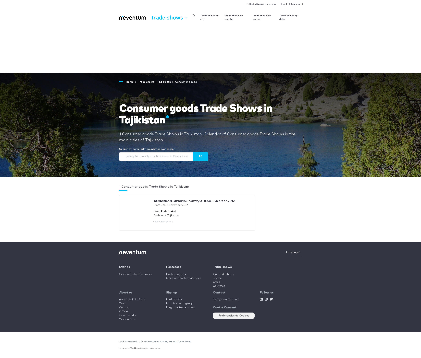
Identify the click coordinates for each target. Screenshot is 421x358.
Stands (124, 267)
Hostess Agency (176, 274)
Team (122, 303)
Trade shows (222, 267)
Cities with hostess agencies (183, 278)
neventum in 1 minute (132, 299)
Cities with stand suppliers (135, 274)
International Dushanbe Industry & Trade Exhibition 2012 (194, 201)
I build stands (174, 299)
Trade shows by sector (261, 17)
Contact (124, 307)
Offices (123, 311)
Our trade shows (223, 274)
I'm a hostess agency (179, 303)
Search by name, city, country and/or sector (147, 149)
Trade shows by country (233, 17)
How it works (127, 315)
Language (292, 252)
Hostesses (173, 267)
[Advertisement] (210, 48)
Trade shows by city (209, 17)
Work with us (127, 319)
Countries (219, 286)
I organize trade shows (180, 307)
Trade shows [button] (168, 17)
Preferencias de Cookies (233, 315)
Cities (216, 282)
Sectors (218, 278)
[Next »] (200, 156)
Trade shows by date (288, 17)
